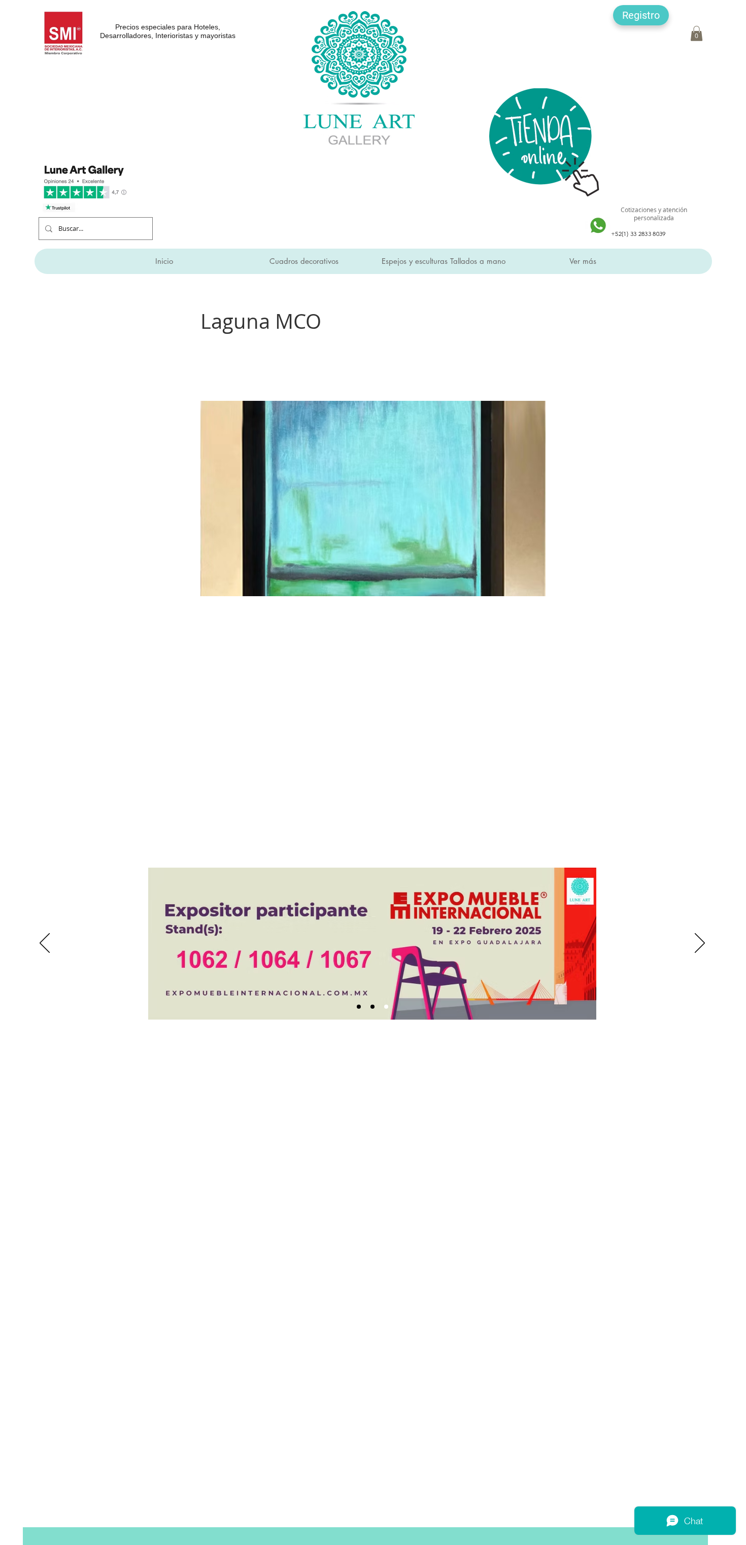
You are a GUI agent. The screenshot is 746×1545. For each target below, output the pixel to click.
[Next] (700, 943)
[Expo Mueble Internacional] (386, 1007)
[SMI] (372, 1007)
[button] (641, 15)
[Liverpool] (359, 1007)
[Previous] (45, 943)
